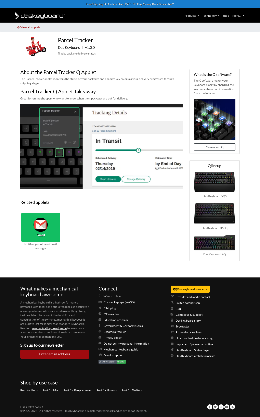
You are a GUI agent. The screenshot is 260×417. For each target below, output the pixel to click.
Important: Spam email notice (194, 344)
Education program (116, 320)
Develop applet (113, 355)
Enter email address (54, 354)
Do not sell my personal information (126, 343)
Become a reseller (115, 331)
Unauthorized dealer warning (194, 338)
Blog (178, 308)
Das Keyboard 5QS (214, 196)
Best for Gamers (106, 390)
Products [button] (190, 15)
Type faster (183, 326)
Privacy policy (112, 337)
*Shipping (110, 308)
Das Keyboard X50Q (215, 227)
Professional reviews (189, 332)
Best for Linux (29, 390)
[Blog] (232, 407)
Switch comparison (188, 303)
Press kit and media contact (193, 297)
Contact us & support (189, 314)
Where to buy (112, 296)
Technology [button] (209, 15)
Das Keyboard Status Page (192, 350)
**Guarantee (111, 314)
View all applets (30, 27)
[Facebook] (209, 407)
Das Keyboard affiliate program (195, 356)
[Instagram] (221, 407)
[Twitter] (215, 407)
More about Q (214, 147)
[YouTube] (226, 407)
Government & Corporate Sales (123, 325)
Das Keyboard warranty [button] (192, 289)
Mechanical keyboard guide (121, 349)
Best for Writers (132, 390)
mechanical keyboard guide (49, 328)
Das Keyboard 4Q (214, 254)
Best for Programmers (78, 390)
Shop (226, 15)
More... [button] (236, 15)
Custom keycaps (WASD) (119, 302)
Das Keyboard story (188, 320)
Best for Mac (51, 390)
